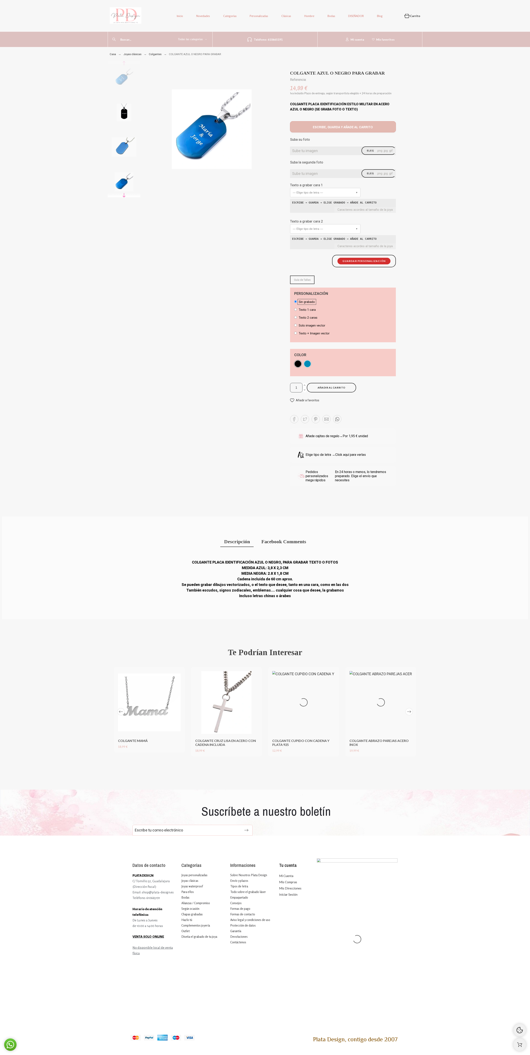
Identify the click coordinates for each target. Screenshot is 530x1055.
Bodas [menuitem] (331, 16)
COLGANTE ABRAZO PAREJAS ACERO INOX (379, 742)
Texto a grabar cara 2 (306, 221)
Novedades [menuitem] (203, 16)
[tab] (237, 542)
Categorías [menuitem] (230, 16)
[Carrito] (519, 1044)
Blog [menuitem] (380, 16)
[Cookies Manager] (519, 1030)
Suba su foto (300, 139)
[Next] (409, 711)
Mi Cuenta (286, 876)
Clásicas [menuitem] (286, 16)
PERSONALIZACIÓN (311, 293)
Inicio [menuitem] (180, 16)
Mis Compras (288, 882)
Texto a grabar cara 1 (306, 185)
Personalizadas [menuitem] (259, 16)
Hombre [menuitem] (309, 16)
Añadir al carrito (331, 387)
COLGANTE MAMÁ (133, 740)
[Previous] (121, 711)
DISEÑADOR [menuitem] (356, 16)
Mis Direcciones (290, 888)
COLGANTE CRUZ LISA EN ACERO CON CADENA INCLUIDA (225, 742)
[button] (325, 192)
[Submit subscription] (246, 830)
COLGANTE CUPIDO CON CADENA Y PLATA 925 (300, 742)
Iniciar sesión (288, 894)
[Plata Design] (125, 16)
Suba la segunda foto (306, 162)
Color (300, 355)
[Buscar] (114, 39)
